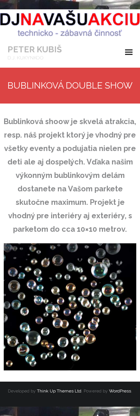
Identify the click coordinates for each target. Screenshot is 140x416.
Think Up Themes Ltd (59, 391)
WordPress (120, 391)
